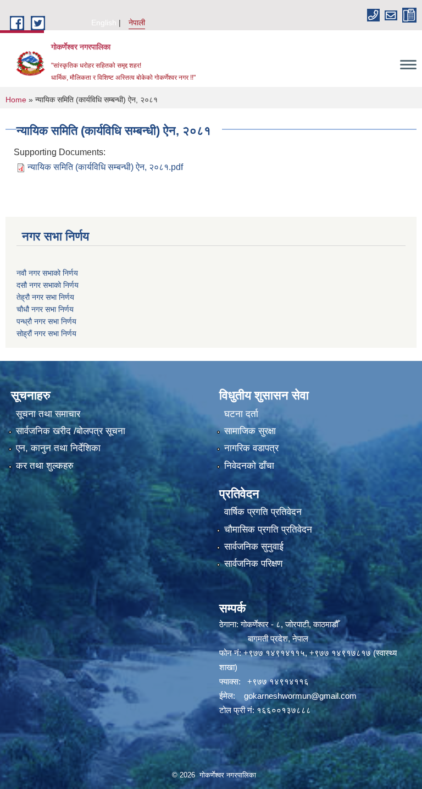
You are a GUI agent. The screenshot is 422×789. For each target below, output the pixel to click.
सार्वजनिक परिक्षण (253, 563)
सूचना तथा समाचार (48, 414)
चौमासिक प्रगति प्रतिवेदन (268, 529)
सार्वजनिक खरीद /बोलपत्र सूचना (70, 431)
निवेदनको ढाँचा (249, 466)
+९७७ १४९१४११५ (274, 653)
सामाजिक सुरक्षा (250, 431)
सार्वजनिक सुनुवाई (254, 546)
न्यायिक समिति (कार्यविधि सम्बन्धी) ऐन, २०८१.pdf (105, 167)
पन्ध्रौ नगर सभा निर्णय (46, 321)
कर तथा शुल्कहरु (45, 466)
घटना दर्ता (241, 414)
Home (15, 99)
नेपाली (137, 22)
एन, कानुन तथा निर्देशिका (58, 448)
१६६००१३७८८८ (284, 710)
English (103, 22)
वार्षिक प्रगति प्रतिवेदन (263, 512)
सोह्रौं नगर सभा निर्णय (46, 333)
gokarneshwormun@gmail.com (300, 695)
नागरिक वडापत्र (251, 448)
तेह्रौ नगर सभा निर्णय (45, 297)
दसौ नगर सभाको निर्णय (47, 285)
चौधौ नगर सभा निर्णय (45, 309)
